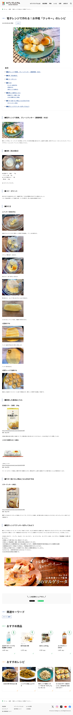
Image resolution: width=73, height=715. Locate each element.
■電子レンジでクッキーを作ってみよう (17, 106)
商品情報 (44, 3)
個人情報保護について (6, 711)
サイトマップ (5, 709)
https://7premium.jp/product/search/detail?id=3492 (13, 509)
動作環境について (17, 709)
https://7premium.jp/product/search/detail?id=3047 (13, 430)
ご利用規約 (28, 709)
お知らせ (65, 3)
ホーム (5, 9)
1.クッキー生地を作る (12, 85)
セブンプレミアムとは (35, 3)
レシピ (55, 3)
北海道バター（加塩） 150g (13, 95)
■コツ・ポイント (11, 79)
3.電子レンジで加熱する (12, 89)
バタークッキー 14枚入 (12, 103)
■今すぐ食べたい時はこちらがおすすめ (17, 101)
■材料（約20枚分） (12, 75)
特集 (50, 3)
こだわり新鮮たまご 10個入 (13, 97)
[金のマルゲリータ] (36, 585)
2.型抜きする (10, 87)
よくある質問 (29, 706)
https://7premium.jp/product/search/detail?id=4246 (13, 465)
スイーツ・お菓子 (7, 616)
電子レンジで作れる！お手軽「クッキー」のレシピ (24, 9)
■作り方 (8, 83)
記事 (60, 3)
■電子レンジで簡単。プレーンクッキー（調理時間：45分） (23, 72)
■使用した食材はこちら (13, 93)
